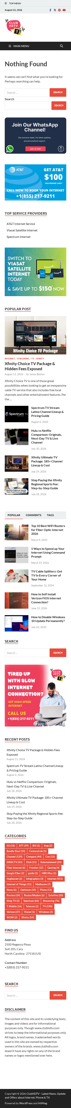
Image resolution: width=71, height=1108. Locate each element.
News (11, 889)
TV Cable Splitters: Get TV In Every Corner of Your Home (46, 575)
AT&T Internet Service (21, 223)
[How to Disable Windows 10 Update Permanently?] (16, 617)
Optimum (28, 889)
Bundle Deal (16, 851)
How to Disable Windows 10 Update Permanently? (48, 619)
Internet (10, 358)
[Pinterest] (59, 10)
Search (9, 99)
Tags (50, 515)
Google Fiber (15, 873)
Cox (50, 856)
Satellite (55, 895)
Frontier (36, 867)
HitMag (42, 1103)
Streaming (23, 358)
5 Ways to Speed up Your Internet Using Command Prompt (48, 552)
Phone (46, 889)
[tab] (14, 515)
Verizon (13, 911)
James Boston (36, 374)
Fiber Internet (16, 867)
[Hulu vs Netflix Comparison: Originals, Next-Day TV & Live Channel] (16, 431)
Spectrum (31, 900)
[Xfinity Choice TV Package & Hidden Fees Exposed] (35, 318)
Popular (14, 515)
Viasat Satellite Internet (22, 230)
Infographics (34, 878)
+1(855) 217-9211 (17, 967)
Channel (14, 856)
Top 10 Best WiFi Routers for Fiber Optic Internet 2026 (48, 530)
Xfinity (40, 358)
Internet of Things (19, 884)
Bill (36, 845)
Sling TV (13, 900)
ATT (24, 845)
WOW (12, 917)
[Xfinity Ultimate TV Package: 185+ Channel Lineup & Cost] (16, 457)
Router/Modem (34, 895)
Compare (33, 856)
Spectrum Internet (18, 236)
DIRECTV (14, 862)
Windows (46, 911)
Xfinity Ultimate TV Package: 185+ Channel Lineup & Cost (46, 461)
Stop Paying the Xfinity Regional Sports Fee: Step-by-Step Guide (46, 484)
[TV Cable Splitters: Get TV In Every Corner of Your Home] (16, 571)
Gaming (53, 867)
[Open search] (61, 46)
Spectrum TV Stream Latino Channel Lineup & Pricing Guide (47, 411)
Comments (33, 515)
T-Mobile (14, 906)
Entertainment (51, 862)
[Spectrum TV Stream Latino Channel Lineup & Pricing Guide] (16, 408)
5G (11, 845)
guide (33, 873)
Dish (31, 862)
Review (13, 895)
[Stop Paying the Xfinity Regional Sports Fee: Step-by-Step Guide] (16, 480)
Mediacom (43, 884)
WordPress (26, 1103)
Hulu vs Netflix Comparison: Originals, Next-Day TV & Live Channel (46, 436)
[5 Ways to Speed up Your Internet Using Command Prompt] (16, 549)
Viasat (29, 911)
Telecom (32, 906)
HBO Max (49, 873)
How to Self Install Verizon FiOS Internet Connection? (46, 598)
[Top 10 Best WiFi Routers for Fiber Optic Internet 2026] (16, 526)
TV (32, 358)
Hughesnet (14, 878)
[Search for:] (35, 92)
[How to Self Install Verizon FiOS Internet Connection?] (16, 594)
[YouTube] (64, 10)
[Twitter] (55, 10)
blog (48, 845)
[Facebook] (50, 10)
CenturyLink (37, 851)
